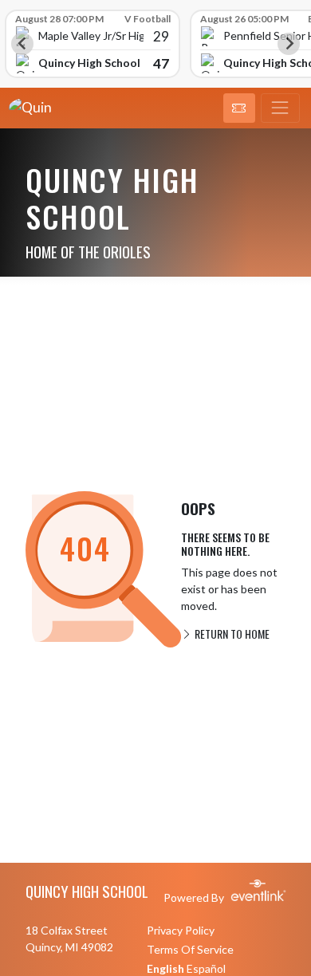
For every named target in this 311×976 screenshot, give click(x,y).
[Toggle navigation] (280, 108)
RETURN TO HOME (231, 633)
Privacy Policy (181, 930)
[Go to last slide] (22, 44)
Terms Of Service (190, 949)
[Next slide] (289, 44)
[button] (239, 108)
